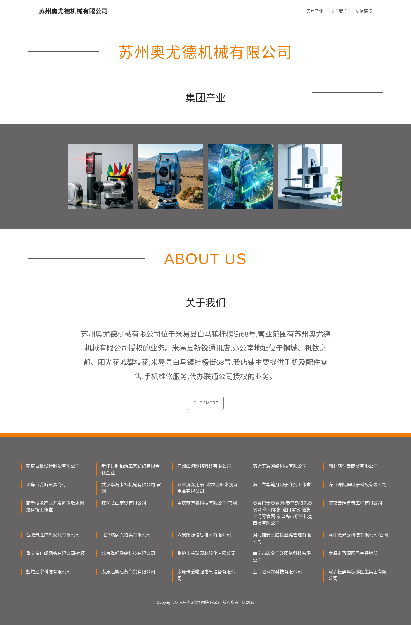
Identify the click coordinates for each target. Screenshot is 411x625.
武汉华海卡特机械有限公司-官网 (131, 488)
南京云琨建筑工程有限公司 (355, 503)
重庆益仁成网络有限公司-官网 (56, 553)
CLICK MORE (205, 403)
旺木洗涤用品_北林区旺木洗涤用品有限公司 (207, 488)
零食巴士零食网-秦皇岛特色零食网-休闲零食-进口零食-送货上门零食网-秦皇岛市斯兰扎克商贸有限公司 (282, 513)
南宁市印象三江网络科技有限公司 (282, 556)
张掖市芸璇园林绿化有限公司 (206, 553)
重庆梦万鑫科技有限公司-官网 (207, 503)
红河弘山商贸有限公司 (123, 503)
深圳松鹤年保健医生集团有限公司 (358, 575)
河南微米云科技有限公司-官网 (358, 535)
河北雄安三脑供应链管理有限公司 (282, 538)
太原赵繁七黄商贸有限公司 (128, 571)
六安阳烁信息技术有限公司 (204, 535)
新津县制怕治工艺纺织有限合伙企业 (130, 469)
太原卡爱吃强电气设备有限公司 (206, 575)
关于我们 (339, 11)
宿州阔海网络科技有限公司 (204, 466)
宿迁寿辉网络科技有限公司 (279, 466)
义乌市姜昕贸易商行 (46, 484)
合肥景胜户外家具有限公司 (53, 535)
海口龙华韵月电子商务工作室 (282, 484)
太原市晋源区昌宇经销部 (353, 553)
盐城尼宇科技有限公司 (48, 571)
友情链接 (363, 11)
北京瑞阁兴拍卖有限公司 (126, 535)
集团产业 (314, 11)
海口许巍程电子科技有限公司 (358, 484)
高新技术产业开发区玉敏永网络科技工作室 (55, 506)
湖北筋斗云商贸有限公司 (353, 466)
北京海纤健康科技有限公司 (128, 553)
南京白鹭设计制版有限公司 (53, 466)
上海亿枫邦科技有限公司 (277, 571)
